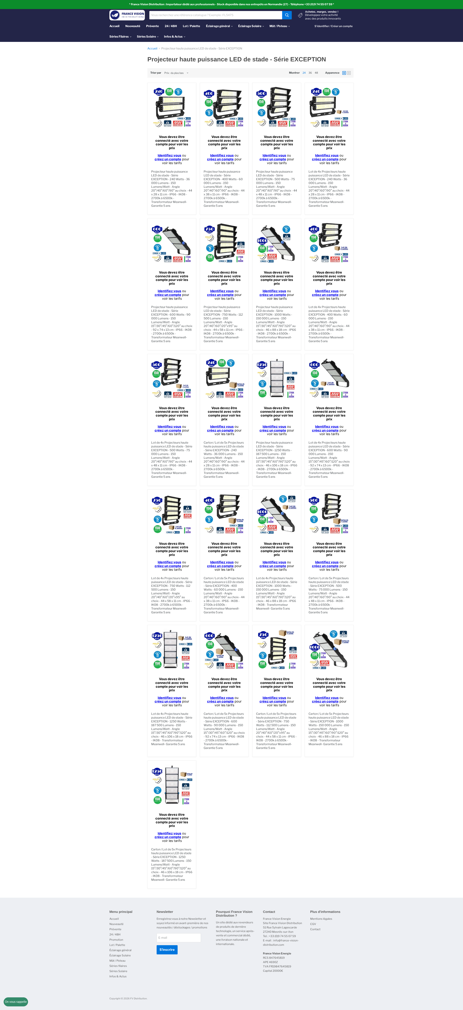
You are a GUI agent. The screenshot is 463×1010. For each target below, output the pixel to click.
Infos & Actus (118, 976)
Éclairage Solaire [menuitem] (249, 26)
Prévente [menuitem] (152, 26)
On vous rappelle (16, 1001)
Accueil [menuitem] (114, 26)
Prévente (115, 929)
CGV (313, 924)
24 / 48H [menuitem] (171, 26)
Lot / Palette (117, 945)
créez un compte (168, 159)
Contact (315, 929)
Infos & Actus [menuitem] (173, 36)
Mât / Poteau (117, 960)
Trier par (155, 72)
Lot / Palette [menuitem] (191, 26)
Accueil (152, 48)
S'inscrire (167, 950)
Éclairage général (120, 950)
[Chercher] (287, 15)
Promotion (116, 939)
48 (316, 72)
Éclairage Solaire (120, 955)
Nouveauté (116, 924)
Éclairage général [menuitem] (218, 26)
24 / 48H (114, 934)
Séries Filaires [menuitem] (119, 36)
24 (304, 72)
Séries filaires (118, 966)
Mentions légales (321, 918)
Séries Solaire (118, 971)
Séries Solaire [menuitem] (146, 36)
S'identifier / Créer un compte (334, 26)
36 (310, 72)
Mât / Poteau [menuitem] (278, 26)
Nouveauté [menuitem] (132, 26)
